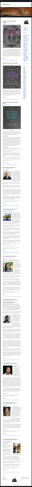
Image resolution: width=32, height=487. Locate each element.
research (3, 253)
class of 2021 (24, 40)
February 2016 (24, 87)
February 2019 (24, 76)
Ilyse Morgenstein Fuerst (10, 168)
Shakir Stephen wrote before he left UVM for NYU (10, 246)
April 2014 (24, 99)
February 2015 (24, 93)
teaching (16, 99)
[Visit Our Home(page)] (26, 21)
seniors (28, 53)
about (11, 16)
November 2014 (24, 95)
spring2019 (14, 99)
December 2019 (24, 71)
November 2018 (24, 78)
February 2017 (24, 83)
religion (3, 206)
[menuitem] (31, 0)
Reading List (27, 48)
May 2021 (24, 68)
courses (12, 164)
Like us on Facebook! (25, 63)
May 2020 (24, 69)
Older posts (4, 474)
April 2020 (24, 70)
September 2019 (24, 73)
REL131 (24, 49)
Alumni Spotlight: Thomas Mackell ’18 (10, 363)
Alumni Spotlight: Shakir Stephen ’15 (10, 209)
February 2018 (24, 81)
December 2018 (24, 77)
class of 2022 (27, 40)
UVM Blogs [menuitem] (2, 0)
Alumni (5, 205)
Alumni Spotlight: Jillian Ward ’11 (9, 167)
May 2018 (24, 79)
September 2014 (24, 96)
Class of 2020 (27, 39)
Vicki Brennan (9, 23)
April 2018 (24, 80)
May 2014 (24, 98)
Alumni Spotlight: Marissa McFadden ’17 (10, 439)
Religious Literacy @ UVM (7, 16)
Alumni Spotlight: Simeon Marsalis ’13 (10, 299)
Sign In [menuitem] (30, 0)
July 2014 (24, 97)
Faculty (5, 99)
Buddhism (27, 38)
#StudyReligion (10, 99)
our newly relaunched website (14, 200)
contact (13, 16)
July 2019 (24, 74)
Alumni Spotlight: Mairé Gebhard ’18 (10, 402)
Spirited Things (16, 378)
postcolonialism (24, 48)
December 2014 (24, 94)
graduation (25, 43)
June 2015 (24, 90)
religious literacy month (25, 51)
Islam (12, 99)
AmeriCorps (16, 435)
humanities (17, 205)
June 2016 (24, 85)
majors (19, 205)
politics (24, 47)
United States (27, 59)
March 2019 (24, 75)
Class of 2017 (24, 39)
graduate (15, 205)
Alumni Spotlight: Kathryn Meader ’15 (10, 256)
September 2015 (24, 89)
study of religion (25, 58)
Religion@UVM (6, 4)
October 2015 (24, 88)
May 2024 (24, 66)
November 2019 (24, 72)
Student (6, 99)
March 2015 (24, 92)
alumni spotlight (13, 205)
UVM (4, 206)
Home (3, 16)
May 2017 (24, 82)
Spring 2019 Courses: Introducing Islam (10, 63)
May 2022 (24, 67)
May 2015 (24, 91)
